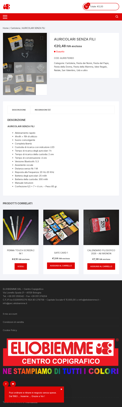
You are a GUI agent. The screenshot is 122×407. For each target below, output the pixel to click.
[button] (41, 38)
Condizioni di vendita (13, 322)
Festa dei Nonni (84, 63)
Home (6, 28)
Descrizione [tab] (19, 110)
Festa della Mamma (83, 66)
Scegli (21, 266)
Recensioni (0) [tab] (43, 110)
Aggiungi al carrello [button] (61, 266)
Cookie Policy (10, 330)
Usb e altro (82, 70)
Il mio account (10, 313)
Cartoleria (15, 28)
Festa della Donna (63, 66)
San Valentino (68, 70)
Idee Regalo (100, 66)
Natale (57, 70)
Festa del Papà (100, 63)
